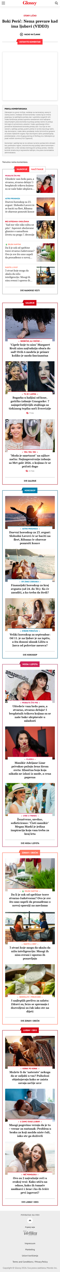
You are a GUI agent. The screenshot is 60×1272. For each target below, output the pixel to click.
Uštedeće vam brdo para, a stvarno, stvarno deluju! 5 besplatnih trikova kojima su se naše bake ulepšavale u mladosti (19, 183)
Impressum (30, 1243)
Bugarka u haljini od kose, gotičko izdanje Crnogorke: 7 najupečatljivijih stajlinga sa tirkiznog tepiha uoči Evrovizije (30, 403)
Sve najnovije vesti (30, 290)
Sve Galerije (30, 481)
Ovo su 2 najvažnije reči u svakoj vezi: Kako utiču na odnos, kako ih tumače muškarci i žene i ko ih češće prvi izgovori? (30, 1185)
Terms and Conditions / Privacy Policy (30, 1261)
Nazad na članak (32, 34)
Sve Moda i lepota (30, 843)
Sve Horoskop (30, 654)
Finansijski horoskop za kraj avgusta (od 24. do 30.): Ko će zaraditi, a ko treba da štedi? (30, 588)
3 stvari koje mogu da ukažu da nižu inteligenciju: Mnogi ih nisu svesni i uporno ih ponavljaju (17, 275)
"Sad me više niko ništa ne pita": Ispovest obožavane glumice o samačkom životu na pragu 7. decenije (19, 229)
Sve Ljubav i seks (30, 1202)
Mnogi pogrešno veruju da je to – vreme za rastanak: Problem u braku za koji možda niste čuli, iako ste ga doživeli (30, 1130)
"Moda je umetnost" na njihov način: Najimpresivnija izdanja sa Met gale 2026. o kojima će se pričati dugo (30, 461)
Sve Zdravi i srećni (30, 1020)
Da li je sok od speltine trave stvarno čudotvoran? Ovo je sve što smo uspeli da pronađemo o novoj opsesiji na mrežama (19, 252)
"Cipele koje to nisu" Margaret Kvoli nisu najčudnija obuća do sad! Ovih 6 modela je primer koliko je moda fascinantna (30, 350)
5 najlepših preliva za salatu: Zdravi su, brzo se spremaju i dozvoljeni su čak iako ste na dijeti (30, 1006)
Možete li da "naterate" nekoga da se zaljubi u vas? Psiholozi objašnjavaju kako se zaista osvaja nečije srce (29, 1077)
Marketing (30, 1249)
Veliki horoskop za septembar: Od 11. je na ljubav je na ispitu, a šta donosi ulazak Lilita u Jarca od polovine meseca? (30, 640)
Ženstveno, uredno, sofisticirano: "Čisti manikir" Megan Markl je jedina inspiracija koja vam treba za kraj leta (30, 826)
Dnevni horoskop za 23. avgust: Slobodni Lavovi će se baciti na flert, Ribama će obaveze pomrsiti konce (19, 206)
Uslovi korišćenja (30, 1255)
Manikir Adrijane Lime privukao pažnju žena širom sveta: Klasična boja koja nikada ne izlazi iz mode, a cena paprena (30, 770)
